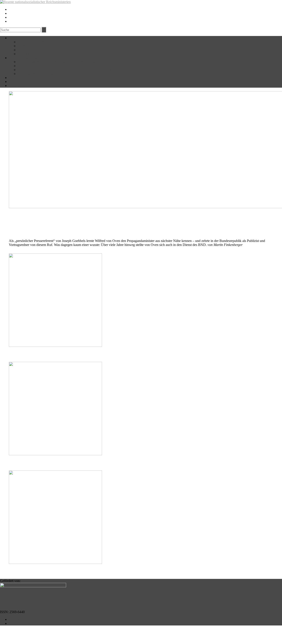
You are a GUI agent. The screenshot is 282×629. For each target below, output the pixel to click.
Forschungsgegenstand (33, 42)
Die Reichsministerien (24, 58)
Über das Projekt (20, 38)
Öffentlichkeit (27, 50)
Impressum (16, 619)
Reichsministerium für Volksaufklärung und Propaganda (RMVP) (63, 62)
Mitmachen (16, 85)
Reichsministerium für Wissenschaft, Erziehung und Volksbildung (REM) (69, 70)
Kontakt (23, 54)
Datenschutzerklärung (24, 623)
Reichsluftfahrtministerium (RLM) (41, 66)
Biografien (16, 77)
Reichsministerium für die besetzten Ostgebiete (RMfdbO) (58, 74)
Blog (12, 81)
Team (21, 46)
